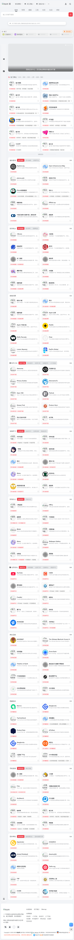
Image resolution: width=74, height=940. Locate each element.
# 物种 (24, 816)
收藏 (37, 77)
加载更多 (40, 154)
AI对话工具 (22, 792)
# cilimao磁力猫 (20, 113)
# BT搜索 (24, 88)
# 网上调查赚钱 (62, 724)
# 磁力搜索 (30, 88)
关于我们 (36, 909)
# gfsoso (20, 828)
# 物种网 (29, 816)
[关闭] (63, 23)
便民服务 (14, 171)
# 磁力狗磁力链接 (31, 137)
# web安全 (62, 591)
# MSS (56, 591)
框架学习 (21, 491)
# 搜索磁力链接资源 (54, 150)
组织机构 (14, 848)
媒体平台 (14, 579)
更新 (24, 77)
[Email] (18, 927)
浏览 (28, 77)
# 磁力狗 (24, 137)
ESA (43, 935)
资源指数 (53, 627)
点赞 (33, 77)
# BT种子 (52, 125)
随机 (41, 77)
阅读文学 (53, 467)
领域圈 (28, 919)
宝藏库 (49, 919)
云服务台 (46, 748)
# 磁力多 (62, 150)
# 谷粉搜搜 (31, 828)
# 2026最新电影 (29, 125)
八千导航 (47, 916)
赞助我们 (68, 31)
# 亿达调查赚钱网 (54, 724)
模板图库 (21, 479)
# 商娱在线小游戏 (62, 101)
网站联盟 (43, 919)
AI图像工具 (14, 523)
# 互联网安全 (33, 603)
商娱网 (28, 916)
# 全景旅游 (57, 196)
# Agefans (20, 442)
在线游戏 (46, 101)
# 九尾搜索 (25, 828)
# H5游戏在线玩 (53, 101)
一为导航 (34, 916)
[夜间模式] (71, 929)
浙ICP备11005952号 (25, 932)
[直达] (38, 89)
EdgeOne (37, 935)
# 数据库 (20, 816)
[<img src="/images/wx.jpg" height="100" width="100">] (5, 927)
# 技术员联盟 (61, 760)
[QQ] (9, 927)
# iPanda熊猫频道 (29, 196)
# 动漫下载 (32, 442)
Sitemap (43, 909)
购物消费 (21, 288)
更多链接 (29, 921)
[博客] (14, 927)
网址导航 (46, 137)
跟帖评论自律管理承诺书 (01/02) (20, 23)
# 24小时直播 (21, 196)
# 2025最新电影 (20, 125)
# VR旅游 (52, 196)
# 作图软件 (28, 559)
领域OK (41, 916)
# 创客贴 (34, 559)
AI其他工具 (14, 792)
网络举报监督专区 (64, 932)
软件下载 (14, 374)
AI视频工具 (22, 523)
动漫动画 (46, 306)
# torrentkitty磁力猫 (29, 113)
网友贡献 (46, 88)
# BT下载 (18, 88)
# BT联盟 (57, 125)
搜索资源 (13, 88)
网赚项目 (14, 711)
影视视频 (46, 113)
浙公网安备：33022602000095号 (48, 932)
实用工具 (14, 411)
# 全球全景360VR (66, 196)
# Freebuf (52, 591)
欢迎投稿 (29, 909)
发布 (19, 77)
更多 (71, 160)
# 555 (35, 125)
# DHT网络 (63, 125)
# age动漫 (26, 442)
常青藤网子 (35, 919)
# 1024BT (18, 150)
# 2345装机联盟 (53, 760)
